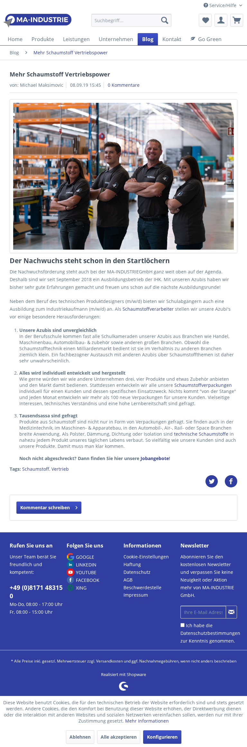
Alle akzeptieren (119, 737)
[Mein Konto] (221, 20)
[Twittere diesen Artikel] (214, 481)
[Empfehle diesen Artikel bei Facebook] (230, 481)
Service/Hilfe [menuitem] (223, 5)
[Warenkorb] (236, 20)
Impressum (136, 595)
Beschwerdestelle (142, 587)
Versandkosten (109, 661)
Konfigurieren (162, 737)
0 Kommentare (124, 85)
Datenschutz (137, 572)
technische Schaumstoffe (201, 434)
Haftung (132, 564)
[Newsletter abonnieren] (231, 612)
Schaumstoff (35, 469)
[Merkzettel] (205, 20)
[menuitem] (131, 23)
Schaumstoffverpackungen (203, 385)
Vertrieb (60, 469)
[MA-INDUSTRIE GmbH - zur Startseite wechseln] (37, 22)
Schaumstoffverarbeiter (148, 309)
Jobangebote (155, 458)
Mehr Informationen (147, 721)
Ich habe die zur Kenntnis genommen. (210, 633)
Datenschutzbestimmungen (210, 633)
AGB (128, 580)
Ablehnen (80, 737)
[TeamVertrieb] (123, 176)
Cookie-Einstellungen (146, 557)
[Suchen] (164, 20)
